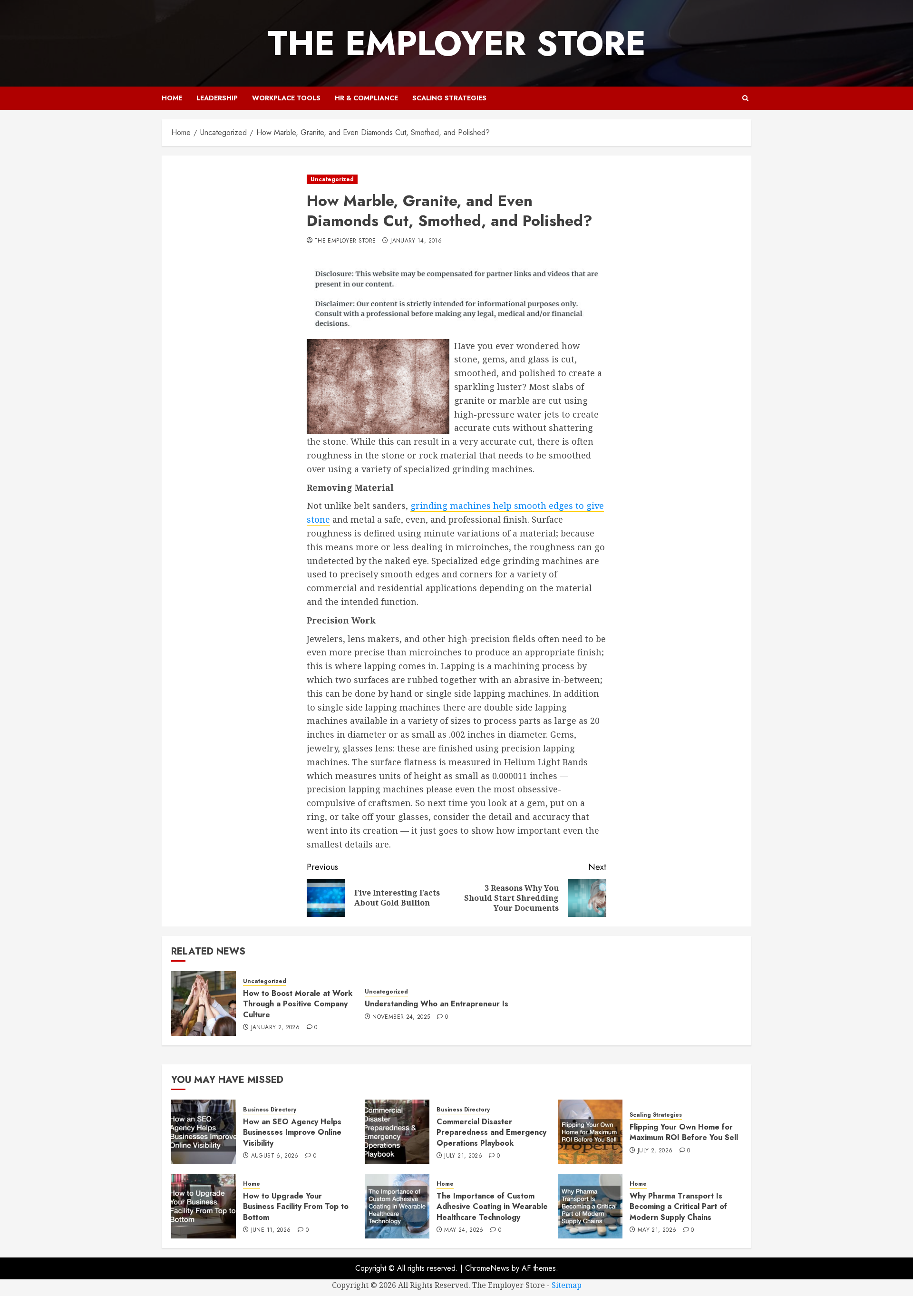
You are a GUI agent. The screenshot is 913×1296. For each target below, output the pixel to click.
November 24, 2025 (401, 1017)
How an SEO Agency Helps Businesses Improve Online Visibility (292, 1132)
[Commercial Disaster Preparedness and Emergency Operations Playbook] (397, 1132)
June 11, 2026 (271, 1230)
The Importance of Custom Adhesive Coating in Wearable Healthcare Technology (492, 1206)
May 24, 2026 (463, 1230)
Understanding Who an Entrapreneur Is (436, 1003)
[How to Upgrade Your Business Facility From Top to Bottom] (203, 1206)
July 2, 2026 (655, 1151)
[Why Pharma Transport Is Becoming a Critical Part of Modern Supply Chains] (590, 1206)
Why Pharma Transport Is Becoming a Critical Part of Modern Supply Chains (678, 1206)
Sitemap (567, 1285)
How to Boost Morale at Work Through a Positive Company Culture (297, 1004)
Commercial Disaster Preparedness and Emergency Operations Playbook (491, 1132)
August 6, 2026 (275, 1156)
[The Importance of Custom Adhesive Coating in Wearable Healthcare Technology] (397, 1206)
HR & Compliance (366, 98)
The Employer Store (457, 43)
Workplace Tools (286, 98)
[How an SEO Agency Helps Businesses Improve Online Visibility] (203, 1132)
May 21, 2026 (657, 1230)
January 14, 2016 (416, 241)
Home (172, 98)
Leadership (217, 98)
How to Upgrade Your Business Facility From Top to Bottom (296, 1206)
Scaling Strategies (449, 98)
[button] (745, 98)
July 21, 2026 (463, 1156)
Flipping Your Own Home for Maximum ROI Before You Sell (684, 1132)
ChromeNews (487, 1268)
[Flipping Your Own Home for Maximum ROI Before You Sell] (590, 1132)
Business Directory (269, 1110)
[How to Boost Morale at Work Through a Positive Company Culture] (203, 1003)
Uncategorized (332, 179)
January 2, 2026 (275, 1028)
